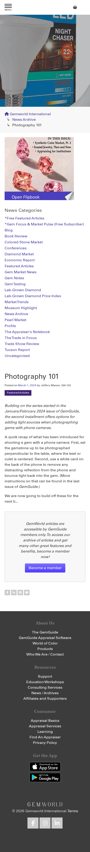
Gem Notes (14, 278)
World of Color (45, 643)
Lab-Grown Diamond (23, 290)
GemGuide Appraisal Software (45, 638)
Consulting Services (45, 687)
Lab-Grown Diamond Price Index (33, 296)
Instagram (45, 823)
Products (45, 649)
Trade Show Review (22, 344)
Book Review (16, 236)
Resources (45, 667)
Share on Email (27, 592)
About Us (45, 623)
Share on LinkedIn (14, 592)
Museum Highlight (21, 308)
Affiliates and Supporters (45, 698)
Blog (9, 230)
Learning (45, 732)
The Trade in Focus (21, 338)
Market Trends (17, 302)
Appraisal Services (45, 726)
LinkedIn (57, 823)
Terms (72, 811)
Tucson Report (17, 350)
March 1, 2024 (27, 385)
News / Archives (45, 693)
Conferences (16, 248)
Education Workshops (45, 682)
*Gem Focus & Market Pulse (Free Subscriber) (44, 224)
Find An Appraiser (45, 737)
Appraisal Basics (45, 720)
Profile (10, 326)
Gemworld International (45, 7)
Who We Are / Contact (45, 654)
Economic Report (20, 260)
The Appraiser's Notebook (27, 332)
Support (45, 676)
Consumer (45, 711)
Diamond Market (19, 254)
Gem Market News (20, 272)
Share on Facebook (7, 592)
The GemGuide (45, 632)
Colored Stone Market (24, 242)
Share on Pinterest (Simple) (20, 592)
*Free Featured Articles (24, 218)
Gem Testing (15, 284)
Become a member (45, 568)
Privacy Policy (45, 743)
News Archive (24, 119)
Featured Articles (18, 392)
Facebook (33, 823)
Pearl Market (15, 320)
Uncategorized (17, 356)
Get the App (45, 755)
